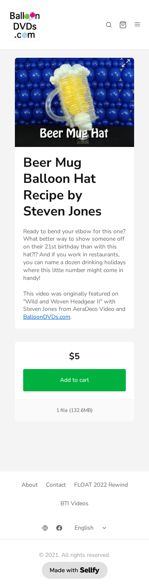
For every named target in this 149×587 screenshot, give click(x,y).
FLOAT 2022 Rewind (101, 485)
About (30, 485)
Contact (56, 485)
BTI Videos (74, 503)
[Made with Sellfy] (75, 570)
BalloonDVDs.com (46, 317)
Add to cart (74, 380)
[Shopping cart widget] (123, 24)
